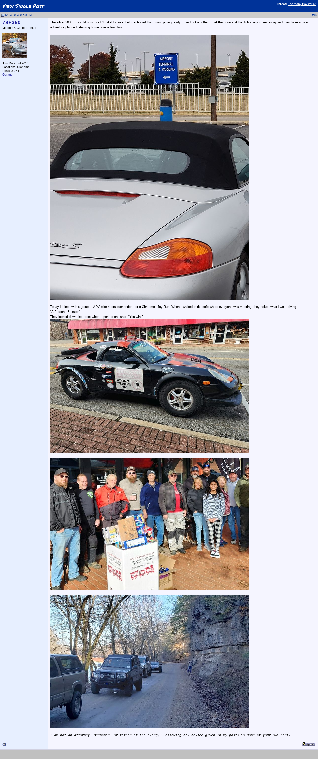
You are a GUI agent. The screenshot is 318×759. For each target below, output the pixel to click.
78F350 (11, 22)
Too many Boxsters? (302, 4)
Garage (7, 74)
